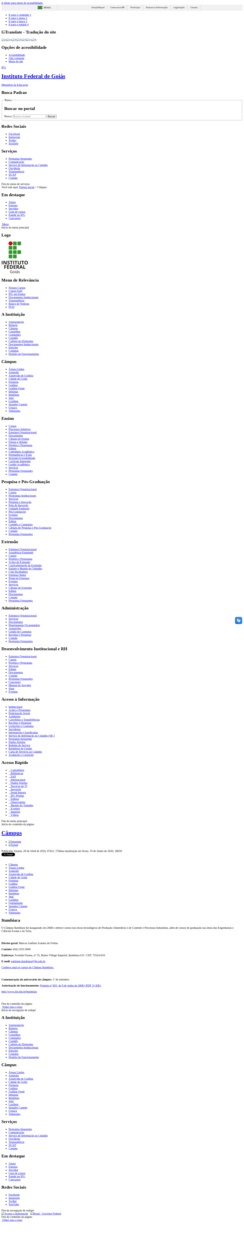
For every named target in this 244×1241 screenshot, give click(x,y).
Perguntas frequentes (20, 158)
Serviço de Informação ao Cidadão (28, 165)
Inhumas (13, 391)
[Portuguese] (3, 39)
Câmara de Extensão (20, 587)
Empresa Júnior (17, 574)
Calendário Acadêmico (21, 451)
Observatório (17, 802)
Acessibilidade (17, 54)
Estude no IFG (17, 215)
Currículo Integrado (20, 461)
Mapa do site (16, 61)
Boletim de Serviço (19, 745)
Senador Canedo (18, 404)
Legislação (179, 7)
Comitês (13, 337)
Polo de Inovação (18, 505)
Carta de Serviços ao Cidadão (25, 751)
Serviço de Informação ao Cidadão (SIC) (32, 735)
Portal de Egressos (19, 578)
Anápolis (14, 372)
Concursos (15, 218)
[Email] (13, 844)
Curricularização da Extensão (25, 565)
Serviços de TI (18, 786)
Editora (14, 798)
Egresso (13, 205)
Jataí (11, 398)
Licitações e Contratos (21, 726)
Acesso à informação (157, 7)
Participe (135, 7)
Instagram (14, 1197)
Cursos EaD (15, 290)
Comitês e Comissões (21, 524)
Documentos (16, 435)
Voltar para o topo (11, 1006)
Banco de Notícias (19, 303)
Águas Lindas (16, 369)
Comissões (15, 334)
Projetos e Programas (20, 445)
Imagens (15, 811)
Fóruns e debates (18, 442)
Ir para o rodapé (19, 24)
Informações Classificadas (23, 732)
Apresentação (16, 321)
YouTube (14, 1204)
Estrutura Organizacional (23, 432)
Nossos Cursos (17, 287)
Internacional (17, 779)
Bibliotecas (16, 773)
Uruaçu (13, 407)
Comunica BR (117, 7)
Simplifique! (97, 7)
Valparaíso (14, 410)
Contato (13, 177)
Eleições (13, 347)
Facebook (14, 1194)
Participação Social (19, 713)
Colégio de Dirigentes (21, 341)
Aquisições (15, 628)
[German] (19, 39)
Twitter (13, 1201)
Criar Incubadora (18, 571)
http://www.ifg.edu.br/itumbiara (19, 991)
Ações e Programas (19, 710)
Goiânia (13, 385)
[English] (9, 39)
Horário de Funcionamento (24, 354)
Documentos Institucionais (23, 297)
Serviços (13, 467)
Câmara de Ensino (19, 438)
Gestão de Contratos (20, 631)
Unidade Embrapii (19, 508)
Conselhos (14, 331)
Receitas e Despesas (20, 634)
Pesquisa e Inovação (20, 502)
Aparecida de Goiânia (21, 375)
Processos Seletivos (20, 429)
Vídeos (14, 815)
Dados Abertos (17, 742)
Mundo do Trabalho (21, 805)
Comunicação (16, 161)
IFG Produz (17, 795)
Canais (194, 7)
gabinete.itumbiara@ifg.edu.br (28, 961)
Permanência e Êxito (20, 454)
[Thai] (34, 39)
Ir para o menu (18, 18)
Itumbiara (14, 394)
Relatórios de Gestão (20, 748)
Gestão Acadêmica (19, 464)
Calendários (17, 770)
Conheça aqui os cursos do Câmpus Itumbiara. (27, 967)
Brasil (47, 7)
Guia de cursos (17, 211)
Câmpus (13, 328)
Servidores (15, 729)
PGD (11, 306)
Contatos (14, 350)
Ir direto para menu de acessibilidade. (22, 2)
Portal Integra (18, 792)
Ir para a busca (18, 21)
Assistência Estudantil (21, 552)
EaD (13, 776)
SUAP (12, 174)
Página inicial (26, 187)
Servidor (13, 208)
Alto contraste (16, 58)
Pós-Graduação (17, 511)
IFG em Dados (17, 294)
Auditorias (14, 716)
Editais (12, 448)
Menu (5, 224)
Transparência (16, 171)
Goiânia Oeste (17, 388)
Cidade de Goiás (18, 378)
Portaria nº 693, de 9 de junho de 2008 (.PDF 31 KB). (70, 985)
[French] (14, 39)
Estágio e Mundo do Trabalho (25, 568)
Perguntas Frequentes (21, 470)
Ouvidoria (14, 168)
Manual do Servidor (20, 685)
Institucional (15, 706)
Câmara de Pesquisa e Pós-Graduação (30, 527)
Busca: (8, 116)
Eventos (13, 514)
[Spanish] (29, 39)
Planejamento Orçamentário (24, 625)
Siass (11, 688)
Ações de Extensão (19, 562)
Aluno (12, 202)
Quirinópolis (16, 903)
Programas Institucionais (22, 495)
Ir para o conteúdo (20, 14)
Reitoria (13, 325)
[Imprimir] (15, 841)
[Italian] (24, 39)
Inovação (15, 789)
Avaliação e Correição (21, 754)
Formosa (13, 381)
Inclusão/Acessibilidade (22, 458)
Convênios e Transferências (24, 719)
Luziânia (13, 401)
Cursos (12, 426)
